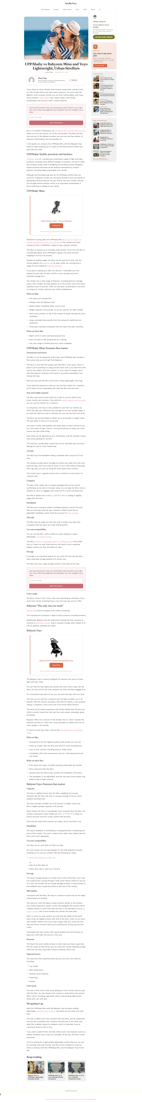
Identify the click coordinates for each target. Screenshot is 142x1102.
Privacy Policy (49, 1099)
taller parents (72, 513)
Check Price (56, 225)
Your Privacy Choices (59, 1099)
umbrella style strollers (45, 1011)
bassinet (46, 263)
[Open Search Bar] (100, 9)
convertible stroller (44, 537)
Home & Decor (67, 9)
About (93, 9)
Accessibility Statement (71, 1099)
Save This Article (56, 123)
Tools (85, 9)
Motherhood (45, 9)
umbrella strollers (54, 266)
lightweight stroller (43, 623)
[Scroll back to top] (0, 1094)
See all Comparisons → (100, 158)
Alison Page (49, 72)
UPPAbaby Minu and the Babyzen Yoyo (70, 131)
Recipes (56, 9)
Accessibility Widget (91, 1099)
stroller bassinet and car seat (73, 400)
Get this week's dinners (103, 37)
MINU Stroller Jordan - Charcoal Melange (56, 221)
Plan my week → (100, 65)
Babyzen (30, 611)
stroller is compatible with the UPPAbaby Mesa (53, 542)
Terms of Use (81, 1099)
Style (77, 9)
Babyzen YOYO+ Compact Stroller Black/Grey (56, 661)
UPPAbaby (31, 159)
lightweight (44, 98)
